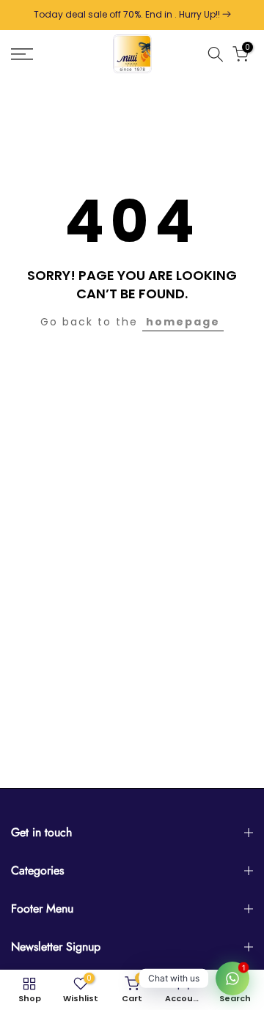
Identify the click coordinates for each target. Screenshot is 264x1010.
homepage (183, 321)
